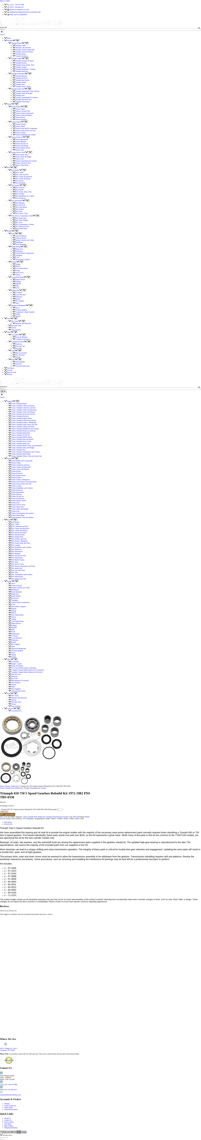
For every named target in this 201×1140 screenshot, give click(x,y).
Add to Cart (41, 997)
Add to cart (4, 812)
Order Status (8, 1107)
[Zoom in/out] (1, 1137)
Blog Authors (8, 1126)
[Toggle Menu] (17, 40)
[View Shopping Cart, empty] (100, 32)
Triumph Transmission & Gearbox (35, 788)
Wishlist (6, 1104)
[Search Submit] (199, 28)
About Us (7, 1118)
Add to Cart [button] (14, 959)
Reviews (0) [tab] (8, 824)
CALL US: (3, 1084)
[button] (14, 40)
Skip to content (5, 1)
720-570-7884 (12, 1084)
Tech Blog (7, 1124)
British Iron (15, 786)
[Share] (5, 1137)
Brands (7, 786)
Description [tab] (8, 822)
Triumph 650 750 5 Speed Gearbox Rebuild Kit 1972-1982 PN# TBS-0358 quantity (29, 809)
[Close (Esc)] (7, 1137)
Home (2, 786)
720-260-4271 (12, 1090)
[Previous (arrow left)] (1, 1139)
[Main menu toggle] (3, 391)
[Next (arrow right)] (3, 1139)
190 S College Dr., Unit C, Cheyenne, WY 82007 (9, 1049)
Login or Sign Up (10, 1105)
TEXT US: (3, 1090)
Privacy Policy (9, 1122)
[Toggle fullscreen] (3, 1137)
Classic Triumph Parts (7, 788)
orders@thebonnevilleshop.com (10, 1095)
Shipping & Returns (10, 1109)
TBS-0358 (76, 817)
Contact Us (8, 1120)
